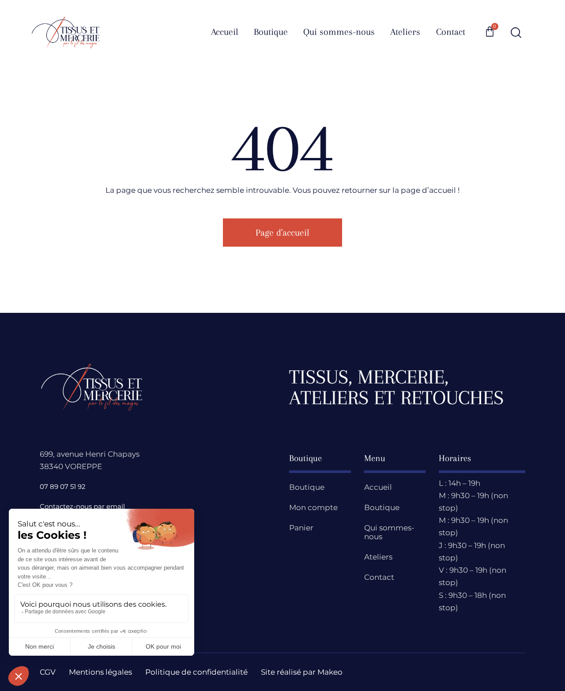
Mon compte (313, 507)
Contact (379, 577)
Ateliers (378, 556)
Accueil (378, 487)
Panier (301, 527)
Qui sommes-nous (389, 532)
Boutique (306, 487)
